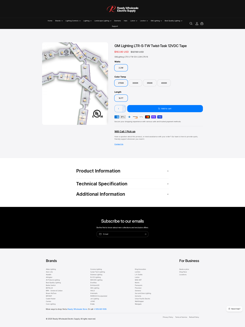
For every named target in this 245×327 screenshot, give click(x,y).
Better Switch (51, 285)
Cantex (48, 301)
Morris (137, 283)
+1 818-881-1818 (100, 309)
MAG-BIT (138, 280)
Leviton (143, 21)
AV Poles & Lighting (53, 280)
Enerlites (93, 283)
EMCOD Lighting (96, 280)
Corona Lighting (96, 269)
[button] (59, 20)
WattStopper (139, 301)
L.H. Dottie (138, 274)
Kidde (92, 304)
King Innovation (140, 269)
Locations (182, 274)
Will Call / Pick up (124, 131)
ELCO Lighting (95, 277)
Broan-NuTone (51, 293)
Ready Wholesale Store (77, 309)
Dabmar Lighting (96, 274)
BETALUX (49, 288)
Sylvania (138, 296)
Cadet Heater (51, 299)
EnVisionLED (94, 285)
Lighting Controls (72, 21)
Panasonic (138, 285)
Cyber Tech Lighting (97, 272)
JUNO (92, 301)
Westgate (138, 304)
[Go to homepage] (122, 9)
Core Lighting (51, 304)
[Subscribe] (145, 234)
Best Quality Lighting (172, 21)
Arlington (49, 277)
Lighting (86, 21)
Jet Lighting (94, 299)
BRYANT (49, 296)
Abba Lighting (51, 269)
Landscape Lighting (101, 21)
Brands (58, 21)
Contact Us (118, 144)
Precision (138, 288)
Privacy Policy (168, 317)
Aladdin (48, 274)
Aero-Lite (49, 272)
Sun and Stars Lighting (143, 293)
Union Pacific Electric (142, 299)
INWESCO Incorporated (98, 296)
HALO (92, 291)
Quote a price (184, 269)
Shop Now (183, 272)
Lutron (132, 21)
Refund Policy (194, 317)
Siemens (138, 291)
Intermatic (93, 293)
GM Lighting (155, 21)
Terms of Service (181, 317)
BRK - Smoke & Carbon (54, 291)
